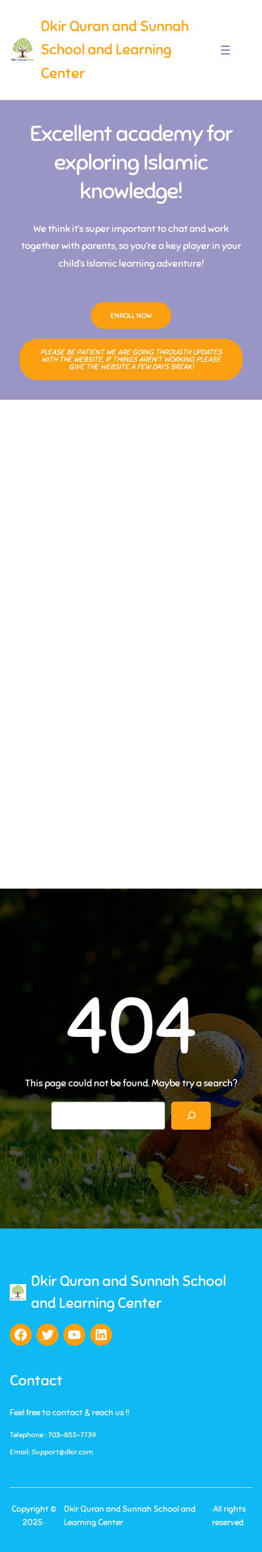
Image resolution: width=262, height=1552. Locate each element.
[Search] (191, 1116)
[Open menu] (225, 50)
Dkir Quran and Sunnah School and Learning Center (115, 49)
